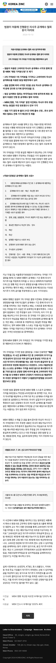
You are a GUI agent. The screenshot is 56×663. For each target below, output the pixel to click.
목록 (28, 615)
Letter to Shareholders (12, 630)
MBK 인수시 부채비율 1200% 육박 (27, 604)
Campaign (28, 630)
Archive (47, 630)
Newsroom (38, 630)
